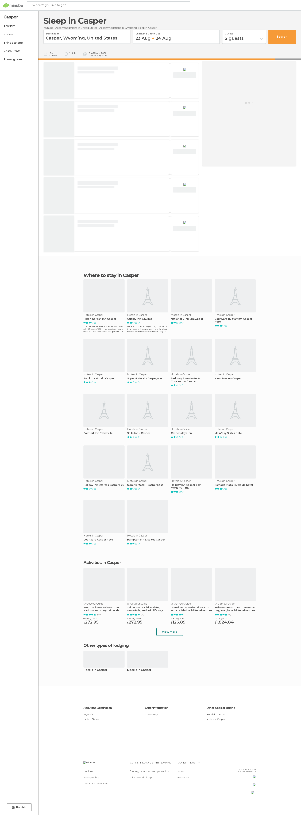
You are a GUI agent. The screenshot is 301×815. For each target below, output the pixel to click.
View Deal (185, 75)
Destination (52, 32)
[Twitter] (241, 764)
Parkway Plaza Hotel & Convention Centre (185, 380)
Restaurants (12, 51)
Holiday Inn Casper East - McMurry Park (187, 486)
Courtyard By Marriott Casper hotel (233, 320)
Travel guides (12, 59)
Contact (181, 771)
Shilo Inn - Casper (138, 433)
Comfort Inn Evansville (98, 433)
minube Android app (141, 777)
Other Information (156, 708)
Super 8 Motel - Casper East (145, 485)
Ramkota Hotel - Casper (98, 378)
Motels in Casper (139, 670)
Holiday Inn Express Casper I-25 (103, 485)
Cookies (88, 771)
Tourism (9, 26)
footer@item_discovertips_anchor (149, 771)
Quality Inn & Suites (139, 319)
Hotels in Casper (95, 670)
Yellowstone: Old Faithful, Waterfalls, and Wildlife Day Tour (145, 609)
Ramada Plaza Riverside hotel (234, 485)
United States (91, 719)
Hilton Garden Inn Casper (99, 319)
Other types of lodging (220, 708)
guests (229, 32)
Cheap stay (151, 714)
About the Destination (97, 708)
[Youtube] (253, 764)
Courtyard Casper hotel (98, 539)
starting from (90, 618)
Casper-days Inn (181, 433)
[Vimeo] (247, 764)
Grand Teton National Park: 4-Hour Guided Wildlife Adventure (191, 609)
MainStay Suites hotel (228, 433)
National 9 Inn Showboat (187, 319)
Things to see (13, 42)
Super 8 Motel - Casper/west (145, 378)
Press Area (183, 777)
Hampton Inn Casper (228, 378)
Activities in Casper (102, 563)
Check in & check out (148, 32)
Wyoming (88, 714)
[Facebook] (236, 764)
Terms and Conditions (95, 783)
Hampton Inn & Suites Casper (146, 539)
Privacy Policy (91, 777)
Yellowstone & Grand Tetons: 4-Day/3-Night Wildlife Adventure (235, 609)
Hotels (8, 34)
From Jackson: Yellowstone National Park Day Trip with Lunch (101, 609)
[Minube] (13, 5)
